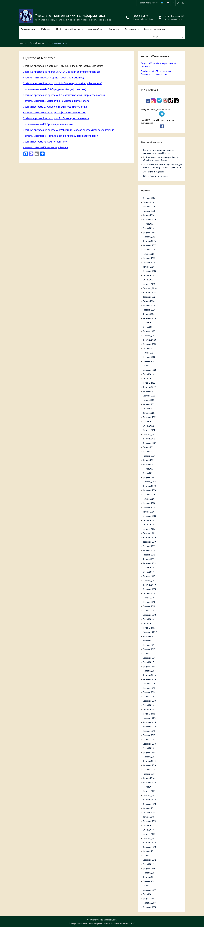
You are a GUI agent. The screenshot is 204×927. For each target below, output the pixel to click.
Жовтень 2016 (149, 675)
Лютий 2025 (148, 275)
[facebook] (173, 3)
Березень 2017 (149, 658)
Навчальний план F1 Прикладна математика (48, 124)
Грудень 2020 (149, 477)
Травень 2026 (149, 211)
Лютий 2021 (148, 469)
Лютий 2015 (148, 748)
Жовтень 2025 (149, 241)
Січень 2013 (148, 830)
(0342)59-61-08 (140, 16)
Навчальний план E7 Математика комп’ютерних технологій (56, 100)
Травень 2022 (149, 409)
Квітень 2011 (148, 886)
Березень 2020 (149, 516)
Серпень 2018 (149, 593)
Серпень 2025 (149, 250)
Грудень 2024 (149, 284)
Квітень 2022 (148, 413)
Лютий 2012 (148, 864)
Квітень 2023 (148, 366)
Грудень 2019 (149, 529)
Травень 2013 (149, 813)
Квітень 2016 (148, 696)
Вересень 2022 (149, 391)
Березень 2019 (149, 563)
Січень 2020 (148, 525)
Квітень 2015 (148, 739)
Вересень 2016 (149, 679)
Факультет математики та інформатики (70, 15)
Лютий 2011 (148, 894)
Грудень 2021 (149, 430)
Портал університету (148, 3)
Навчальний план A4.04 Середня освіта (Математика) (53, 77)
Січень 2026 (148, 228)
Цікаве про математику (154, 29)
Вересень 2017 (149, 641)
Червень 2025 (149, 258)
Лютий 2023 (148, 374)
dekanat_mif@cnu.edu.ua (143, 19)
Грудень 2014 (149, 752)
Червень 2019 (149, 550)
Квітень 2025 (148, 267)
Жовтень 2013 (149, 800)
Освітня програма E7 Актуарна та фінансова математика (55, 106)
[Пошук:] (168, 36)
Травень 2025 (149, 262)
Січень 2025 (148, 280)
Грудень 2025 (149, 232)
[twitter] (178, 3)
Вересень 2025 (149, 245)
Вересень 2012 (149, 847)
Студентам (114, 29)
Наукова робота (94, 29)
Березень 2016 (149, 701)
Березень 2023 (149, 370)
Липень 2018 (148, 598)
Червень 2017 (149, 645)
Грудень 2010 (149, 898)
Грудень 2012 (149, 834)
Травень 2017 (149, 649)
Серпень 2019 (149, 546)
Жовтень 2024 (149, 293)
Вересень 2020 (149, 490)
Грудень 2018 (149, 576)
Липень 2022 (148, 400)
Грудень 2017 (149, 628)
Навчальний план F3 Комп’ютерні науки (45, 147)
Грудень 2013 (149, 791)
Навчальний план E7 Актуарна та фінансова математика (54, 112)
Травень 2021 (149, 456)
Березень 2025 (149, 271)
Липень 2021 (148, 447)
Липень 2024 (148, 301)
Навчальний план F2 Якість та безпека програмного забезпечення (60, 135)
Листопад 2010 (150, 903)
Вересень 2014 (149, 765)
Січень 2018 (148, 623)
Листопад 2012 (150, 838)
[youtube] (182, 3)
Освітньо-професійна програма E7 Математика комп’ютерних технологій (64, 95)
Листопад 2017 (150, 632)
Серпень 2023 (149, 348)
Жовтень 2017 (149, 636)
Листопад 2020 (150, 482)
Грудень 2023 (149, 331)
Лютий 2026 (148, 224)
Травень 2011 (149, 881)
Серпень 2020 (149, 495)
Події (58, 29)
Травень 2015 (149, 735)
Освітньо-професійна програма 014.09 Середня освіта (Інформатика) (62, 83)
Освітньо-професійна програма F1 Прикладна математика (56, 118)
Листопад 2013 (150, 795)
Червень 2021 (149, 452)
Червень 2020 (149, 503)
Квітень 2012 (148, 855)
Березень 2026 (149, 219)
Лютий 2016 (148, 705)
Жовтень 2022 (149, 387)
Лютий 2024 (148, 323)
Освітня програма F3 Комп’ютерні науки (45, 141)
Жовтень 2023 (149, 340)
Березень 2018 (149, 615)
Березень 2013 (149, 821)
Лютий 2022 (148, 421)
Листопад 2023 (150, 336)
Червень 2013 (149, 808)
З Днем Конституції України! (155, 176)
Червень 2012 (149, 851)
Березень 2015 (149, 744)
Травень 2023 (149, 361)
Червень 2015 (149, 731)
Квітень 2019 (148, 559)
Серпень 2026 (149, 198)
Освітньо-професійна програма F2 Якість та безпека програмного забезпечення (68, 130)
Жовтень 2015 (149, 722)
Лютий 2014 (148, 787)
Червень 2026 (149, 207)
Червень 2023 (149, 357)
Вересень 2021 (149, 443)
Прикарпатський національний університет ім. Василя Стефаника (98, 923)
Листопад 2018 (150, 580)
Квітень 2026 (148, 215)
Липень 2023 (148, 353)
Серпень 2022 (149, 396)
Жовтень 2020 (149, 486)
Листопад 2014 (150, 757)
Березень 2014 (149, 782)
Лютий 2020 (148, 520)
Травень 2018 (149, 606)
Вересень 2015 (149, 727)
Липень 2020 (148, 499)
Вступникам (130, 29)
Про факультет (28, 29)
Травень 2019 (149, 555)
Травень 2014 (149, 774)
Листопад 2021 (150, 434)
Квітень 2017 (148, 654)
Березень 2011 (149, 890)
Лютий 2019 (148, 568)
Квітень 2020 (148, 512)
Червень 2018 (149, 602)
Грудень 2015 (149, 714)
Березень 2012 (149, 860)
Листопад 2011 (150, 873)
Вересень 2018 (149, 589)
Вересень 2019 (149, 542)
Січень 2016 (148, 709)
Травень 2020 (149, 507)
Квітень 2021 (148, 460)
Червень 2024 (149, 305)
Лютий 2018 (148, 619)
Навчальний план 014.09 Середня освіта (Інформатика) (54, 89)
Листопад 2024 (150, 288)
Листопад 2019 (150, 533)
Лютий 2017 (148, 662)
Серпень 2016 (149, 684)
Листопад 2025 (150, 237)
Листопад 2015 (150, 718)
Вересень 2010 (149, 907)
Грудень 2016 (149, 666)
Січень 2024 (148, 327)
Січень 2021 (148, 473)
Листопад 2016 (150, 671)
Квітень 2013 (148, 817)
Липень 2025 (148, 254)
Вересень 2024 (149, 297)
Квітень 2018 (148, 611)
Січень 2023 (148, 378)
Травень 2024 (149, 310)
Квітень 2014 (148, 778)
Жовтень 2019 (149, 537)
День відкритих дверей (153, 172)
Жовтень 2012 (149, 843)
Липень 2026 (148, 202)
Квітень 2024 (148, 314)
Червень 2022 (149, 404)
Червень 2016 (149, 688)
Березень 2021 (149, 464)
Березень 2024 (149, 318)
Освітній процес (72, 29)
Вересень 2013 (149, 804)
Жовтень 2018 (149, 585)
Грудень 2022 (149, 383)
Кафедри (45, 29)
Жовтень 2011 (149, 877)
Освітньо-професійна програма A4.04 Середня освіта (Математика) (61, 71)
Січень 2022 (148, 426)
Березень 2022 (149, 417)
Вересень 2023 (149, 344)
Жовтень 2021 (149, 439)
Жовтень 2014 (149, 761)
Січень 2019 (148, 572)
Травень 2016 (149, 692)
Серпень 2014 (149, 770)
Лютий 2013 (148, 825)
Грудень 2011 (149, 868)
